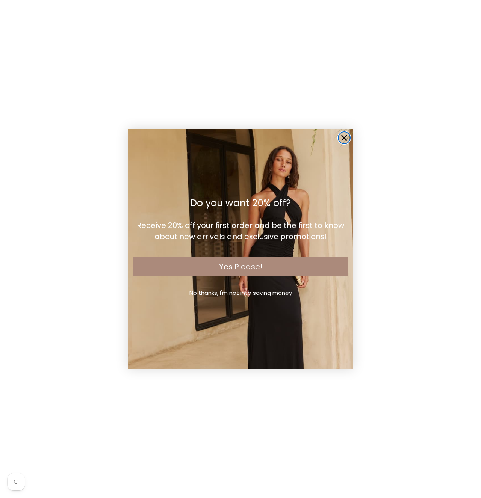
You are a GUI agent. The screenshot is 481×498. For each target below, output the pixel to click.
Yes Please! (240, 266)
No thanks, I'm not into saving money (240, 293)
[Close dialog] (344, 138)
